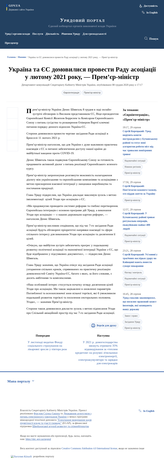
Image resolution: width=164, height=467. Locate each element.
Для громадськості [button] (94, 33)
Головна (11, 57)
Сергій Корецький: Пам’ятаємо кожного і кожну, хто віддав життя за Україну (140, 190)
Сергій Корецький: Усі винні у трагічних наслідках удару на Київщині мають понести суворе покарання (140, 260)
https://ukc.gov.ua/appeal (38, 439)
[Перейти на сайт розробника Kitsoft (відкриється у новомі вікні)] (21, 456)
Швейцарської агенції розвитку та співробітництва (60, 426)
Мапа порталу (18, 381)
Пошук (153, 38)
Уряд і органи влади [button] (17, 33)
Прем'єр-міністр (92, 92)
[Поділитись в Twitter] (12, 123)
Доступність (151, 5)
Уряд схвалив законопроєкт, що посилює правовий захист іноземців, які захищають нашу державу (139, 303)
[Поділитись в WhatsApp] (12, 134)
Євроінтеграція (71, 92)
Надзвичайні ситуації (135, 161)
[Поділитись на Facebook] (12, 113)
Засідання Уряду (132, 322)
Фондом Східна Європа (47, 413)
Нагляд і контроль (133, 272)
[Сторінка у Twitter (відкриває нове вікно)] (133, 36)
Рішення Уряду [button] (71, 33)
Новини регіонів (133, 167)
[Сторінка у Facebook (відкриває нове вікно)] (128, 36)
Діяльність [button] (52, 33)
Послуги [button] (37, 33)
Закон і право (131, 316)
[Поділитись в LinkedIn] (12, 145)
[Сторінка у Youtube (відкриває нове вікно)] (129, 41)
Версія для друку (106, 325)
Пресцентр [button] (11, 42)
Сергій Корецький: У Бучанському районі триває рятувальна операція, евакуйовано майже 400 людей (139, 221)
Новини (22, 57)
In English (152, 12)
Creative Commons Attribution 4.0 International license (89, 448)
